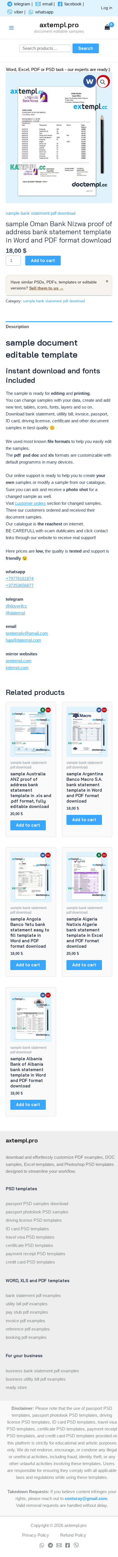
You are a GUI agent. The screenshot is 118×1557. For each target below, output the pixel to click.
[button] (103, 82)
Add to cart (43, 260)
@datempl (15, 613)
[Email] (59, 1545)
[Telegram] (50, 1545)
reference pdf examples (28, 1329)
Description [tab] (17, 326)
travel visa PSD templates (30, 1237)
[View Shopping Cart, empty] (107, 28)
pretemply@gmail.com (27, 633)
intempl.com (17, 667)
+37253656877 (20, 585)
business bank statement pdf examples (42, 1371)
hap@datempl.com (23, 640)
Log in (106, 7)
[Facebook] (67, 1545)
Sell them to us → (46, 288)
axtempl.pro (59, 24)
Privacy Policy (35, 1535)
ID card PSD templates (27, 1229)
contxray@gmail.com (86, 1498)
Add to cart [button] (28, 825)
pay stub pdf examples (27, 1312)
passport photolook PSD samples (37, 1212)
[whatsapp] (41, 1545)
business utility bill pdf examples (36, 1379)
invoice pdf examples (25, 1320)
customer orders (30, 503)
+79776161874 (20, 578)
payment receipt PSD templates (35, 1253)
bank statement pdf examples (33, 1295)
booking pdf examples (26, 1337)
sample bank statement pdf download (40, 213)
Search (85, 48)
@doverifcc (16, 606)
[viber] (76, 1545)
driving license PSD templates (34, 1220)
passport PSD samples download (37, 1203)
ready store (16, 1387)
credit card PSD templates (30, 1262)
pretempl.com (19, 661)
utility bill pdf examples (27, 1304)
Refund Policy (73, 1535)
